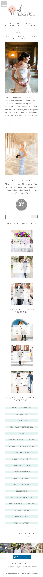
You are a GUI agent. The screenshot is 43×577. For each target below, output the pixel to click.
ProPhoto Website (26, 575)
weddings (16, 567)
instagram (17, 537)
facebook (7, 537)
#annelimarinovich (31, 537)
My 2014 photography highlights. (21, 37)
